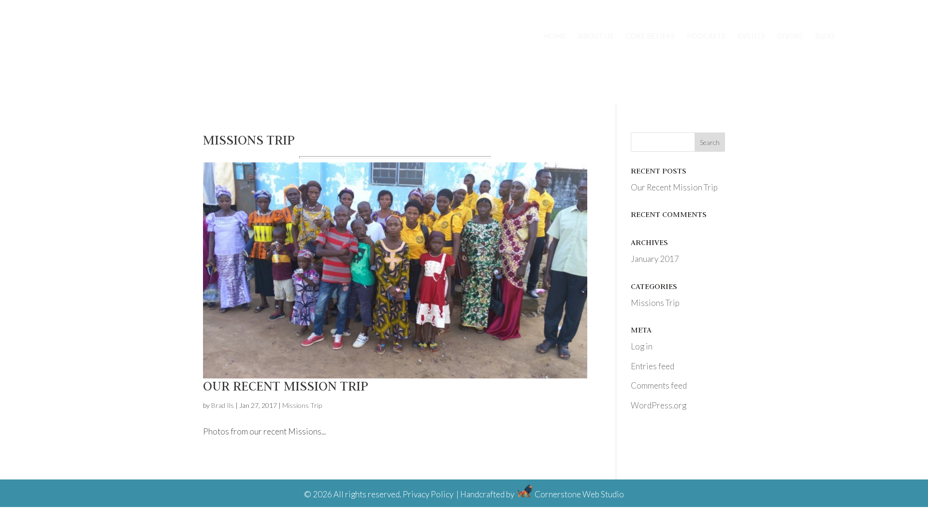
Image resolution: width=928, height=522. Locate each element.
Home (555, 36)
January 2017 (655, 259)
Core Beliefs (650, 36)
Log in (641, 346)
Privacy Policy (428, 494)
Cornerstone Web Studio (579, 494)
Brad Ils (222, 405)
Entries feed (652, 366)
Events (751, 36)
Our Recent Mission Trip (285, 385)
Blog (824, 36)
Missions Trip (302, 405)
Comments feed (659, 385)
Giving (790, 36)
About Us (595, 36)
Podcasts (706, 36)
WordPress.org (658, 405)
